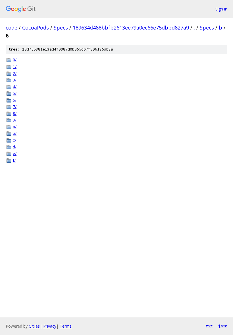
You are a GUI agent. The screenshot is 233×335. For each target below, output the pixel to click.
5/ (14, 93)
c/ (14, 140)
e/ (14, 153)
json (222, 325)
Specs (61, 27)
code (11, 27)
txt (209, 325)
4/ (14, 86)
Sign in (221, 9)
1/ (14, 66)
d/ (14, 147)
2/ (14, 73)
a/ (14, 126)
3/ (14, 80)
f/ (14, 160)
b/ (14, 133)
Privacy (49, 326)
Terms (66, 326)
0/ (14, 59)
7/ (14, 106)
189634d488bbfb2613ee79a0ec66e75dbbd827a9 (131, 27)
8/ (14, 113)
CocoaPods (35, 27)
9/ (14, 120)
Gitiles (34, 326)
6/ (14, 100)
